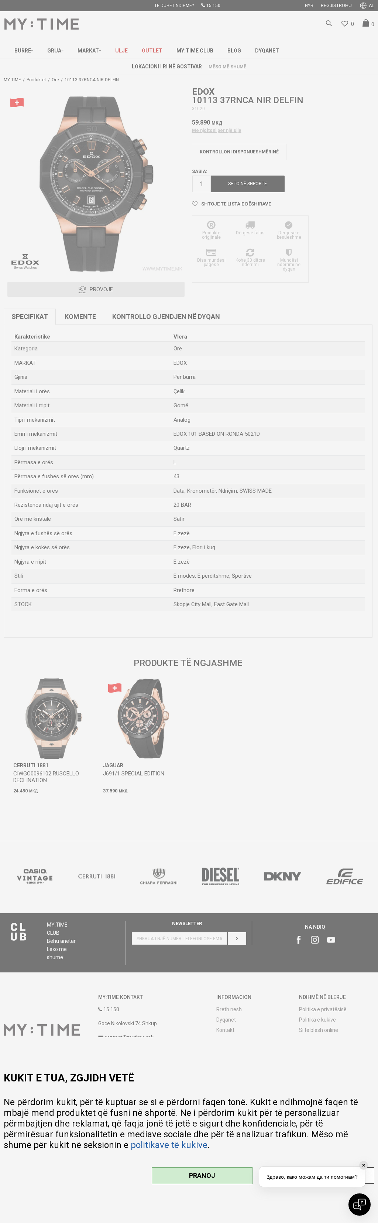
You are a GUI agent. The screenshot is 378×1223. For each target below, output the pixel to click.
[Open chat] (359, 1204)
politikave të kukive (169, 1145)
